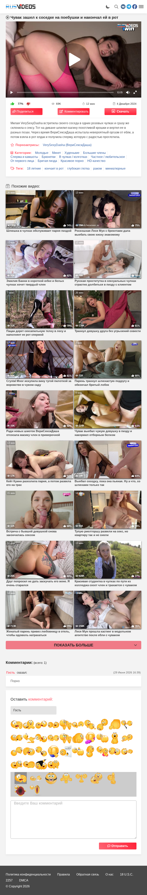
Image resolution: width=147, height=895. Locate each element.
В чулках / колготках (73, 156)
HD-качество (96, 160)
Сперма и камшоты (24, 156)
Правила (63, 874)
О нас (109, 874)
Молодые (41, 152)
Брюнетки (49, 156)
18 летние (34, 168)
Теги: (20, 168)
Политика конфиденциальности (28, 874)
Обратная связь (87, 874)
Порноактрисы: (27, 145)
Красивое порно (72, 160)
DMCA (23, 880)
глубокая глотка (78, 168)
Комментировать (76, 111)
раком (97, 168)
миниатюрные (115, 168)
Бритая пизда (47, 160)
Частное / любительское (108, 156)
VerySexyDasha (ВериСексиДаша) (67, 145)
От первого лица (22, 160)
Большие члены (94, 152)
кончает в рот (54, 168)
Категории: (23, 152)
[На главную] (19, 6)
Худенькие (72, 152)
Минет (56, 152)
